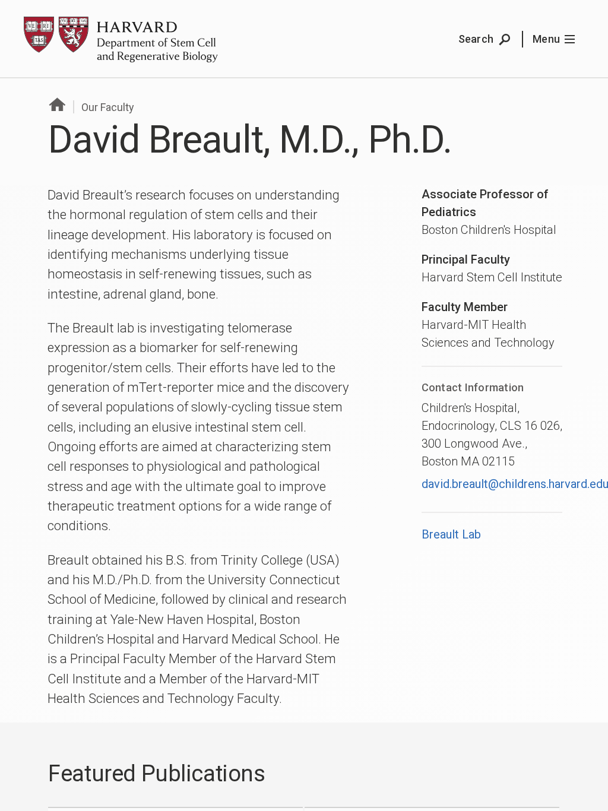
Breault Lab (451, 534)
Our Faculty (107, 107)
